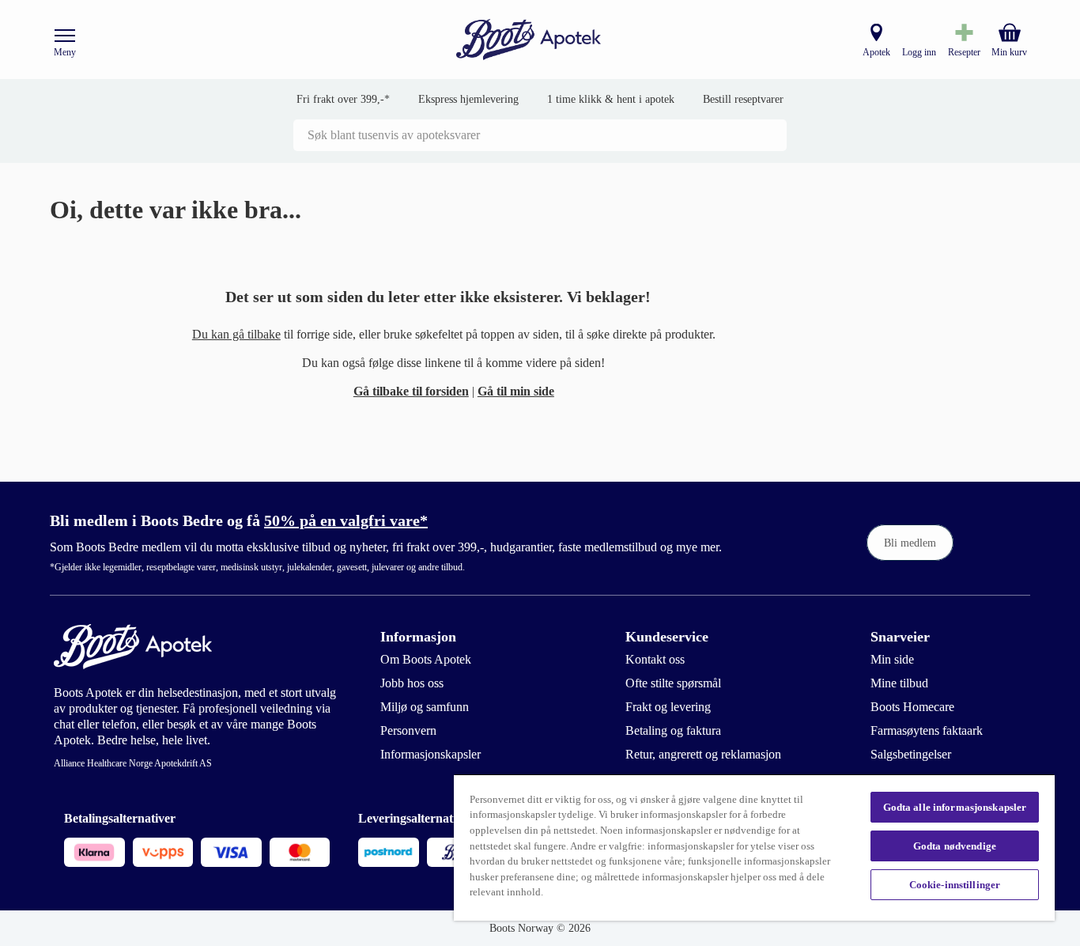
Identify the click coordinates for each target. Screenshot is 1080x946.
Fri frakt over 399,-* (343, 99)
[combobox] (540, 135)
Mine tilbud (899, 683)
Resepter (964, 52)
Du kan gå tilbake (236, 334)
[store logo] (529, 40)
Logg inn (919, 52)
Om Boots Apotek (425, 659)
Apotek (876, 52)
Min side (892, 659)
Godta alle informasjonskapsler (955, 807)
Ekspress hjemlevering (468, 99)
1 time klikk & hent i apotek (610, 99)
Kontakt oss (655, 659)
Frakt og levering (668, 706)
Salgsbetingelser (910, 754)
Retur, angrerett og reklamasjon (703, 754)
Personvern (408, 730)
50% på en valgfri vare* (346, 520)
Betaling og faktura (673, 730)
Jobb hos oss (412, 683)
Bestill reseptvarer (743, 99)
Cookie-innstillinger (955, 885)
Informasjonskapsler (430, 754)
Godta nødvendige (954, 846)
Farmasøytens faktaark (926, 730)
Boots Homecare (912, 706)
